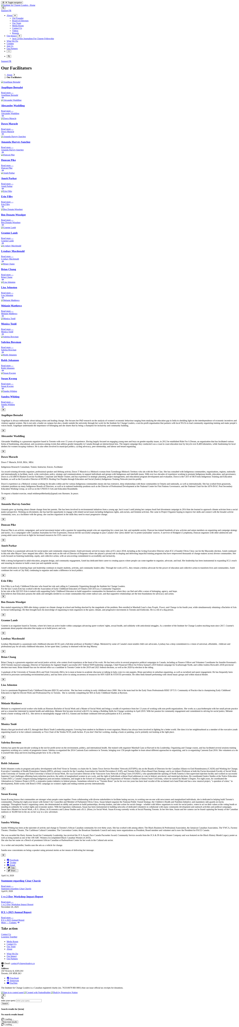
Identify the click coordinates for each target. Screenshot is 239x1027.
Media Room (12, 941)
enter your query (8, 1000)
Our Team (11, 946)
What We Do (12, 954)
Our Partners (12, 959)
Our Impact (12, 956)
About (10, 75)
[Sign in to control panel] (12, 992)
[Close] (3, 409)
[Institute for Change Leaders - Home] (18, 5)
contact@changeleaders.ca (23, 963)
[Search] (3, 8)
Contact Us (11, 944)
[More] (15, 15)
